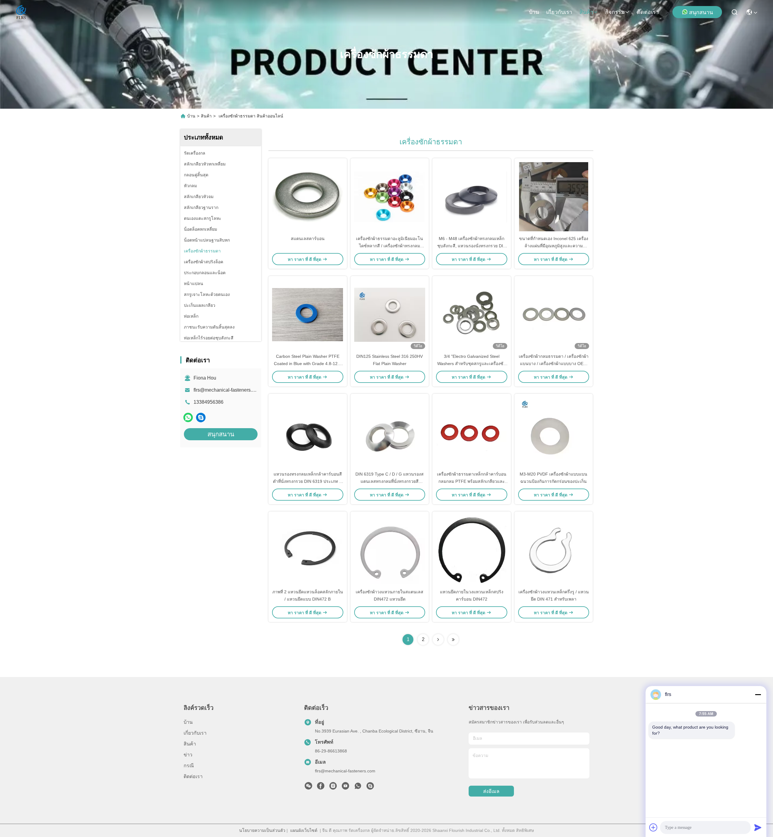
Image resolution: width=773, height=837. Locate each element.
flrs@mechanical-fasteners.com (227, 390)
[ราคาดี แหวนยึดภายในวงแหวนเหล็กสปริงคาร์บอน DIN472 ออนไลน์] (471, 550)
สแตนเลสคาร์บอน (308, 238)
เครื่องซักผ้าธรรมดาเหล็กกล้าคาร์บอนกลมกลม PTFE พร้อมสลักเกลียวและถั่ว (471, 481)
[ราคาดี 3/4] (471, 314)
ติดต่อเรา (648, 12)
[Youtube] (345, 787)
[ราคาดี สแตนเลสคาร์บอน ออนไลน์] (307, 196)
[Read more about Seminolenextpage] (438, 639)
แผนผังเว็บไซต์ (303, 830)
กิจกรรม (615, 12)
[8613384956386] (358, 787)
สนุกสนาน (701, 12)
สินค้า (586, 12)
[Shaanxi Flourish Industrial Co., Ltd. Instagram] (333, 787)
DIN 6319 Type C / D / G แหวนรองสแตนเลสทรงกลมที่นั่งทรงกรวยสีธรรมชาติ (389, 481)
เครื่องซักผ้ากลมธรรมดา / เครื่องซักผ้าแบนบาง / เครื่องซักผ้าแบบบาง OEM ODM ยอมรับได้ (554, 363)
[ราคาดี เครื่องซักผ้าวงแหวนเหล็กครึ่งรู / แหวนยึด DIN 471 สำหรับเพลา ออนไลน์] (553, 550)
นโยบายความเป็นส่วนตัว (262, 830)
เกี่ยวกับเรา (559, 12)
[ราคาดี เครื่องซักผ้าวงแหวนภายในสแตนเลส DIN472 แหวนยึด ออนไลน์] (389, 550)
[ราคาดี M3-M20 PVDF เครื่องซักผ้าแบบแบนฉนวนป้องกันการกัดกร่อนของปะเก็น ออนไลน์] (553, 432)
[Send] (758, 827)
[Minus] (758, 694)
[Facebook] (320, 787)
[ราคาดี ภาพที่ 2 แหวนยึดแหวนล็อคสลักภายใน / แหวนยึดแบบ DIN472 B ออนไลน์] (307, 550)
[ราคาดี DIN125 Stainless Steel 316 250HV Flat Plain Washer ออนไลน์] (389, 314)
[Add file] (653, 827)
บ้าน (534, 12)
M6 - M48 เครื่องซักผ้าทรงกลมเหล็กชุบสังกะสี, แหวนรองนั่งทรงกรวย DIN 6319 (471, 245)
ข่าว (188, 754)
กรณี (189, 765)
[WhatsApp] (188, 417)
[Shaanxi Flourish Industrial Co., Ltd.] (21, 12)
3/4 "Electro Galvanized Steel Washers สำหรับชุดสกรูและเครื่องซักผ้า (471, 363)
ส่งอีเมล (491, 791)
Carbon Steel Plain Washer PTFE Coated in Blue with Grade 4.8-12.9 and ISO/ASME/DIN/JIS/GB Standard (307, 363)
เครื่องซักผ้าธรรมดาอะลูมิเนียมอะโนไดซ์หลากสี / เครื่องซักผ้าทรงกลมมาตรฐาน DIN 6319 (389, 245)
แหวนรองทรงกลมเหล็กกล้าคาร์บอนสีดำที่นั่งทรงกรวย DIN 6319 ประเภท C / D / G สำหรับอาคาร (307, 481)
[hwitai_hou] (200, 417)
